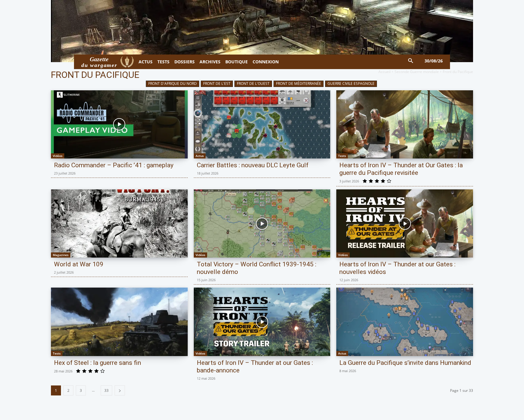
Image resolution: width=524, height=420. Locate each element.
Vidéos (57, 156)
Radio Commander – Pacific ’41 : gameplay (113, 165)
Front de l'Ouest (253, 83)
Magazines (61, 255)
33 (106, 390)
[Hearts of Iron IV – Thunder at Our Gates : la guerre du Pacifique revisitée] (404, 124)
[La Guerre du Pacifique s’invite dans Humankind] (404, 322)
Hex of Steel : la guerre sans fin (97, 362)
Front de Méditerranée (298, 83)
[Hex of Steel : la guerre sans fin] (119, 322)
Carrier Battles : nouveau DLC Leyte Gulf (252, 165)
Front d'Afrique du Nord (172, 83)
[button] (410, 61)
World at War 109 (78, 264)
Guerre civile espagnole (351, 83)
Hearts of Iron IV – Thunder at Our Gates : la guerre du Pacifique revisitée (401, 169)
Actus (200, 156)
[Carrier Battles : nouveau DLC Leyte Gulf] (262, 124)
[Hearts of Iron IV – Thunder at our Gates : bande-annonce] (262, 322)
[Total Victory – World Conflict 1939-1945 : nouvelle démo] (262, 223)
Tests (342, 156)
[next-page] (120, 390)
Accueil (384, 71)
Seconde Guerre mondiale (417, 71)
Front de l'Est (216, 83)
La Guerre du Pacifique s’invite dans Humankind (405, 362)
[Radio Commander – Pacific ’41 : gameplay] (119, 124)
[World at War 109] (119, 223)
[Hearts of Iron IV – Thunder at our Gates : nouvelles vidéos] (404, 223)
